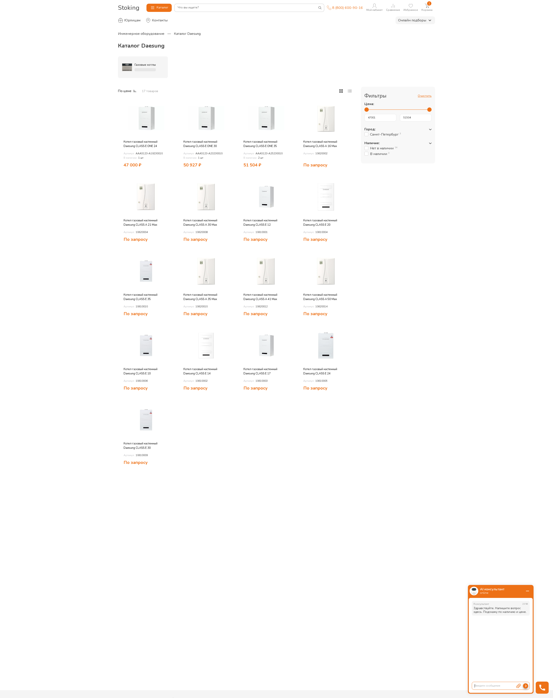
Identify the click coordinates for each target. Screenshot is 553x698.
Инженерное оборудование (141, 33)
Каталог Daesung (187, 33)
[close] (527, 591)
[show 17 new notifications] (168, 105)
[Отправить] (525, 685)
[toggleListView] (341, 91)
